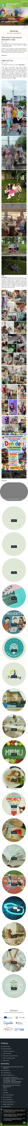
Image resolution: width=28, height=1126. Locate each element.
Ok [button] (24, 1122)
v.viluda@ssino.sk (7, 1072)
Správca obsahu (6, 1046)
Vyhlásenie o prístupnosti (8, 1051)
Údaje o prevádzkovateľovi (9, 1058)
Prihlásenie (24, 1)
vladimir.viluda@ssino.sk (8, 1075)
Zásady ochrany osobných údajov (10, 1055)
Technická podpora (7, 1048)
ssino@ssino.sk (6, 1070)
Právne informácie (7, 1053)
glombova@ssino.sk (7, 1097)
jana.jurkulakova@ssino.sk (9, 1102)
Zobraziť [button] (14, 806)
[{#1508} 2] (19, 1017)
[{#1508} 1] (8, 1017)
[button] (19, 1)
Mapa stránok (6, 1060)
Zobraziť (14, 520)
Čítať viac (4, 56)
